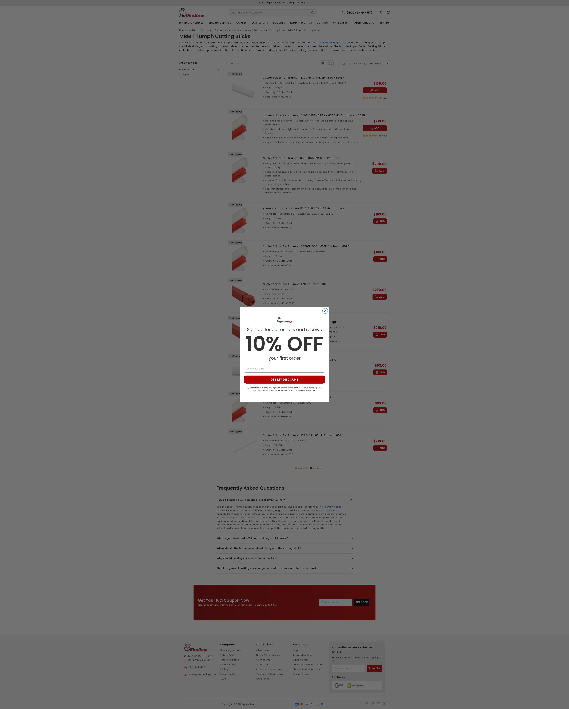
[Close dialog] (325, 310)
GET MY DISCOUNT (284, 379)
